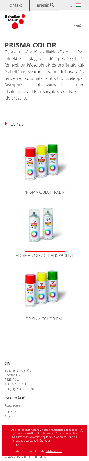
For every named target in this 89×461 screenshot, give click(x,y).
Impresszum (13, 411)
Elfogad (16, 444)
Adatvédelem (14, 405)
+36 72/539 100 (16, 384)
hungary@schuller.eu (19, 388)
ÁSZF (8, 417)
